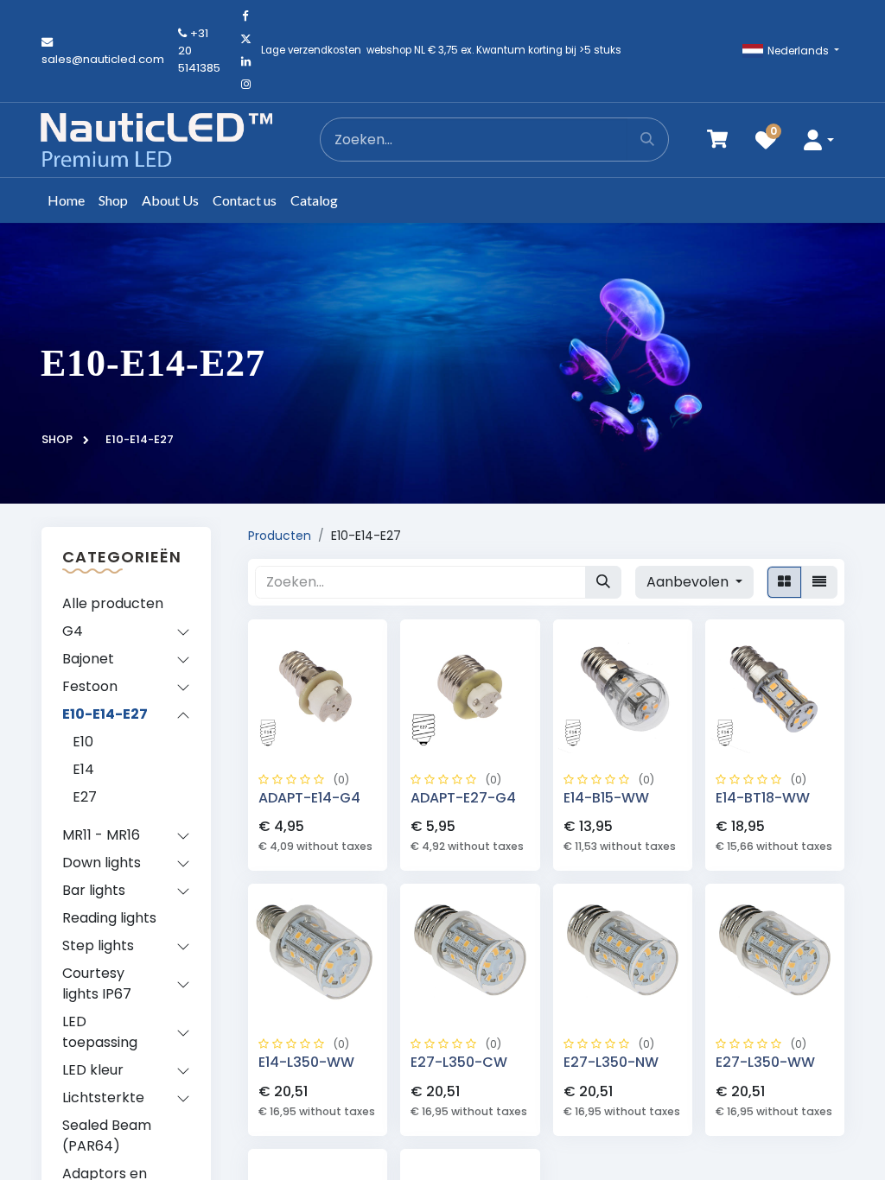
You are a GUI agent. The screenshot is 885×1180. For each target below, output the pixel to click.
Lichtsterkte (103, 1097)
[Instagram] (245, 84)
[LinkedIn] (245, 62)
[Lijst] (819, 582)
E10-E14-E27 (105, 714)
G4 (72, 631)
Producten (279, 535)
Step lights (98, 945)
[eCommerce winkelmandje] (717, 139)
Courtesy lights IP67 (96, 983)
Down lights (101, 862)
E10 (83, 742)
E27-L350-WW (765, 1062)
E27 (85, 797)
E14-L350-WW (306, 1062)
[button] (818, 139)
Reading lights (109, 918)
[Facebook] (245, 16)
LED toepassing (99, 1032)
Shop (57, 439)
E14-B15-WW (606, 798)
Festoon (90, 686)
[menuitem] (66, 200)
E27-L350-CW (459, 1062)
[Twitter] (245, 39)
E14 (83, 769)
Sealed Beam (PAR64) (106, 1135)
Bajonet (88, 659)
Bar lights (93, 890)
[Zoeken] (648, 139)
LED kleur (93, 1070)
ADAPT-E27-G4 (463, 798)
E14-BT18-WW (763, 798)
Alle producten (112, 603)
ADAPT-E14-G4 (309, 798)
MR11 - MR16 (101, 835)
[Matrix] (784, 582)
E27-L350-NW (611, 1062)
